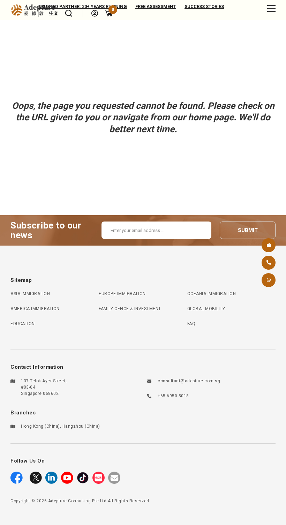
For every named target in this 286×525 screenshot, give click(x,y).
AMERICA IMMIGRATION (35, 308)
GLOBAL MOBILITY (206, 308)
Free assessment (155, 6)
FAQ (191, 323)
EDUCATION (22, 323)
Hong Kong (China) (40, 426)
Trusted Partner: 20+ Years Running (82, 6)
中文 (53, 13)
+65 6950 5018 (173, 395)
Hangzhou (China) (81, 426)
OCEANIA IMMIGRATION (211, 293)
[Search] (68, 13)
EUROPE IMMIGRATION (122, 293)
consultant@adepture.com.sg (189, 380)
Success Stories (204, 6)
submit (248, 230)
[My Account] (94, 13)
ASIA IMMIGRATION (30, 293)
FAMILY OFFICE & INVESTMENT (130, 308)
